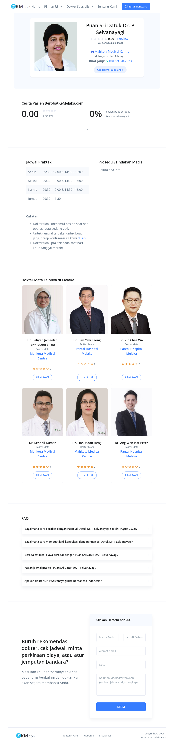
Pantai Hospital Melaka (87, 351)
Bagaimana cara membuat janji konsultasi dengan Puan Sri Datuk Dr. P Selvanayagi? (87, 542)
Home (35, 6)
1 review (122, 39)
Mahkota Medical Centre (112, 51)
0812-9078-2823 (120, 61)
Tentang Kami (107, 6)
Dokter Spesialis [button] (78, 6)
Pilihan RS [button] (51, 6)
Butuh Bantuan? (137, 6)
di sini (82, 238)
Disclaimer (105, 735)
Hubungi (89, 735)
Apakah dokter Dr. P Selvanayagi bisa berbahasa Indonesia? (87, 581)
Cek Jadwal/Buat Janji (109, 69)
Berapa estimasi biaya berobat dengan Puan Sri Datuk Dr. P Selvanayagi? (87, 555)
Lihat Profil (42, 377)
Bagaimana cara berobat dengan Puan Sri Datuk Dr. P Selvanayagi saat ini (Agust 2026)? (87, 529)
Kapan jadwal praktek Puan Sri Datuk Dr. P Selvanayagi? (87, 568)
